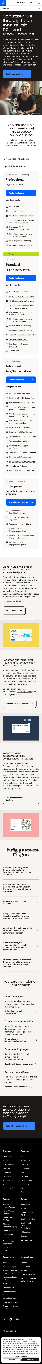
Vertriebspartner (9, 1298)
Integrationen (8, 1164)
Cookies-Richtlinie (28, 1219)
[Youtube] (17, 1319)
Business (24, 1164)
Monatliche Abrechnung (18, 159)
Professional (25, 1160)
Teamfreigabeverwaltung (19, 339)
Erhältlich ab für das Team (21, 296)
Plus (22, 1156)
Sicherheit (7, 1176)
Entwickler (7, 1284)
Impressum (25, 1266)
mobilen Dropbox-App (16, 588)
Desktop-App (8, 1156)
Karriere (24, 1270)
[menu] (39, 3)
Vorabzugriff (8, 1180)
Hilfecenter (25, 1204)
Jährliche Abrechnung (17, 166)
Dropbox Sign (26, 1180)
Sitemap (24, 1236)
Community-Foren (10, 1287)
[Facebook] (10, 1319)
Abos (23, 1188)
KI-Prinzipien (26, 1232)
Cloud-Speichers (24, 692)
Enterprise (25, 1168)
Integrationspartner (10, 1302)
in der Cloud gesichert (23, 585)
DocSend (24, 1176)
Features (6, 1168)
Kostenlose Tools (9, 1188)
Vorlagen (6, 1184)
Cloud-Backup (9, 1231)
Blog (5, 1263)
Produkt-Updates (27, 1192)
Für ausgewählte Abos (13, 601)
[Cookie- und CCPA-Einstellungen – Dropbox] (21, 1350)
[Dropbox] (3, 3)
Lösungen (7, 1172)
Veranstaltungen (9, 1266)
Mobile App (7, 1160)
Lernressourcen (27, 1240)
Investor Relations (28, 1274)
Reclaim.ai (25, 1184)
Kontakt (24, 1208)
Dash (23, 1172)
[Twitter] (4, 1319)
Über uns (24, 1263)
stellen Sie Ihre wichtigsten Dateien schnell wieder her (21, 772)
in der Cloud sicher (26, 783)
